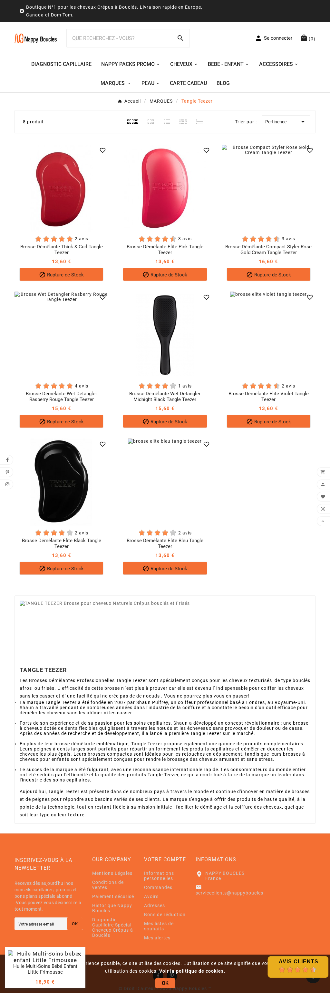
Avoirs (151, 896)
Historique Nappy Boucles (112, 908)
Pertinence (286, 122)
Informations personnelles (159, 876)
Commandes (158, 887)
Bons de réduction (165, 914)
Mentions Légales (112, 873)
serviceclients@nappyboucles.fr (232, 892)
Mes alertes (157, 937)
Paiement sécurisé (113, 896)
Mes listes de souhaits (159, 926)
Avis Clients (298, 961)
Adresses (154, 905)
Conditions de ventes (108, 885)
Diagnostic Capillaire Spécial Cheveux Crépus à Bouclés (112, 927)
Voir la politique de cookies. (192, 971)
